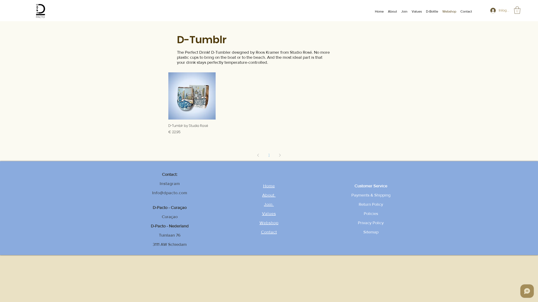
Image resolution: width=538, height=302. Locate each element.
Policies (371, 213)
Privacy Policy (371, 222)
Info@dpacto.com (169, 192)
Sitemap (370, 232)
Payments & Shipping (370, 195)
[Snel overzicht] (192, 96)
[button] (517, 10)
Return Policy (371, 204)
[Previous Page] (258, 155)
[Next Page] (279, 155)
